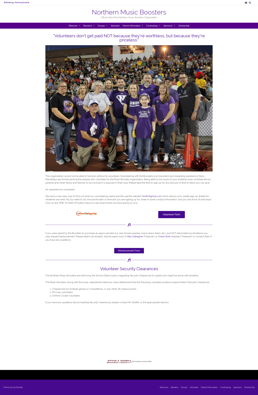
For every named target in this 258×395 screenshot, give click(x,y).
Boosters (87, 25)
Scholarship (183, 25)
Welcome (73, 25)
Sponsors (167, 25)
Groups (101, 25)
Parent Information (131, 25)
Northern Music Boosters (129, 12)
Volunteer (115, 25)
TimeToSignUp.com (151, 196)
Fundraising (152, 25)
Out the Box (18, 387)
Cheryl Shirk (164, 236)
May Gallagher (135, 236)
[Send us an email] (246, 2)
